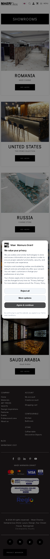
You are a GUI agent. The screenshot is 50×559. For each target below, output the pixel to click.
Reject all (25, 291)
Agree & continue (25, 305)
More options (25, 298)
